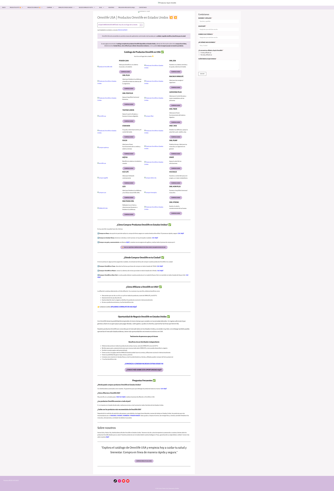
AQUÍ (127, 242)
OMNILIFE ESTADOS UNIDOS (65, 7)
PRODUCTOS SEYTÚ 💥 (15, 7)
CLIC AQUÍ (155, 238)
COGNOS (119, 415)
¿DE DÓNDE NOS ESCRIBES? (207, 42)
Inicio (3, 7)
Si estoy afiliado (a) (206, 52)
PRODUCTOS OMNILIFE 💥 (33, 7)
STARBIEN (126, 415)
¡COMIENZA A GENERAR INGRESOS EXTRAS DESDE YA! (144, 364)
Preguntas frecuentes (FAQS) (126, 7)
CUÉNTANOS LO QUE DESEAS (207, 59)
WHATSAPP (202, 26)
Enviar (202, 73)
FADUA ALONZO (122, 30)
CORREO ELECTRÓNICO (205, 34)
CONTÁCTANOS (143, 7)
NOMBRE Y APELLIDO (205, 18)
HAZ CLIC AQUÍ (120, 397)
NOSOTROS (111, 7)
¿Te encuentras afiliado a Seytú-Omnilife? (210, 50)
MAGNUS (113, 415)
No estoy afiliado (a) (206, 55)
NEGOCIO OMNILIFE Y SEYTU (86, 7)
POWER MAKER (135, 415)
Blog (100, 7)
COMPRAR (49, 7)
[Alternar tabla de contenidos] (140, 25)
